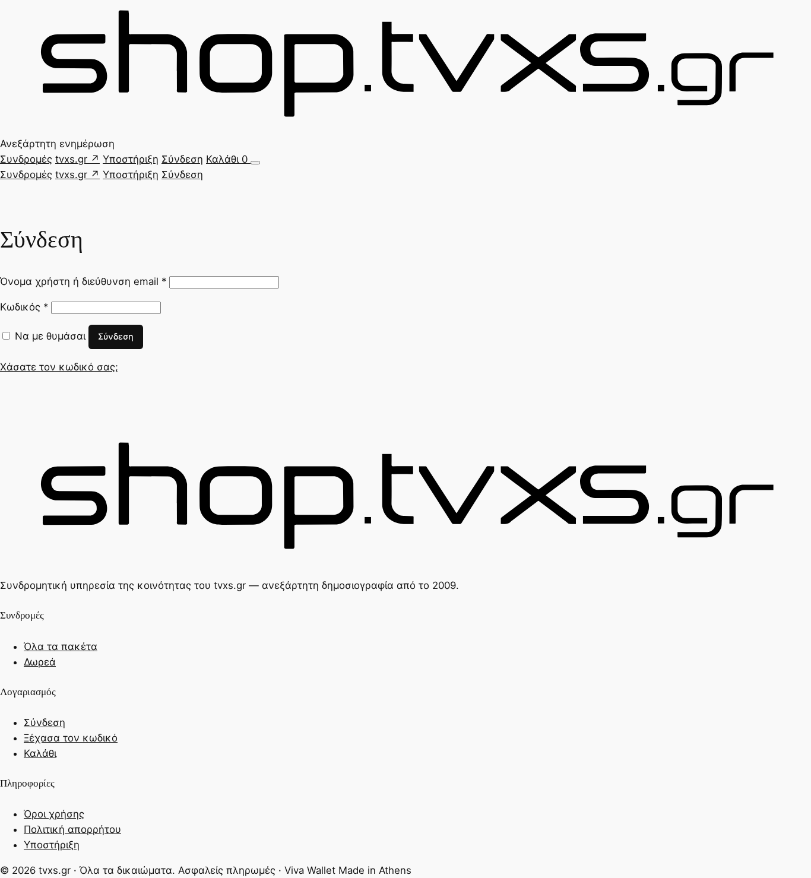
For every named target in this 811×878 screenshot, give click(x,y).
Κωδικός (24, 307)
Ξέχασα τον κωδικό (71, 738)
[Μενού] (255, 162)
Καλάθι (227, 159)
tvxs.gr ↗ (77, 159)
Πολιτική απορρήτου (72, 829)
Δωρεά (40, 662)
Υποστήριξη (131, 159)
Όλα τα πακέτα (60, 646)
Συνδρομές (26, 159)
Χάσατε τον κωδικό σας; (59, 367)
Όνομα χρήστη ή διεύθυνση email (83, 281)
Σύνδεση (182, 159)
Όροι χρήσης (54, 814)
